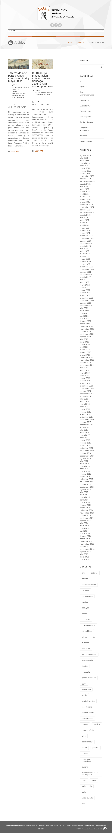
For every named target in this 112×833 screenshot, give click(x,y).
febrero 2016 (85, 474)
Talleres (83, 136)
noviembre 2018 (87, 388)
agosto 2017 (85, 427)
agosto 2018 (85, 396)
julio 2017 (84, 430)
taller (84, 780)
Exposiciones (19, 93)
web (84, 804)
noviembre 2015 (87, 482)
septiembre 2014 (87, 518)
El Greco (85, 643)
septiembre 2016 (87, 456)
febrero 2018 (85, 412)
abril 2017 (84, 438)
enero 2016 (85, 477)
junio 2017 (84, 433)
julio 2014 (84, 523)
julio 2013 (84, 554)
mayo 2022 (85, 285)
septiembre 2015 (87, 487)
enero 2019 (85, 383)
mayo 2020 (85, 344)
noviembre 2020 (87, 329)
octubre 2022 (85, 272)
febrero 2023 (85, 262)
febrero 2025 (85, 199)
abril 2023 (84, 256)
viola (94, 780)
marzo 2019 (85, 378)
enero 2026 (85, 173)
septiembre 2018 (87, 394)
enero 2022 (85, 295)
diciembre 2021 (86, 298)
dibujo (84, 637)
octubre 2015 (85, 484)
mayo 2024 (85, 223)
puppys (85, 767)
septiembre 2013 (87, 549)
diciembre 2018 (86, 386)
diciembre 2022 (86, 267)
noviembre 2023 (87, 238)
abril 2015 (84, 500)
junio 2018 (84, 401)
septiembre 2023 (87, 244)
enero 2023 (85, 264)
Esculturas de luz (89, 654)
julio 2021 (84, 308)
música (97, 724)
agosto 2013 (85, 552)
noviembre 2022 (87, 269)
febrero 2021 (85, 321)
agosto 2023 (85, 246)
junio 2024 (84, 220)
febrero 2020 (85, 352)
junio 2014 (84, 526)
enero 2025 (85, 202)
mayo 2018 (85, 404)
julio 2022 (84, 280)
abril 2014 (84, 531)
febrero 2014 (85, 536)
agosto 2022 (85, 277)
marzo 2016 (85, 471)
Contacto (69, 825)
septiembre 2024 (87, 212)
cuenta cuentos (88, 625)
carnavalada (87, 596)
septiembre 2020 (87, 334)
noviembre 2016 (87, 451)
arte (83, 573)
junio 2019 (84, 370)
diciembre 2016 (86, 448)
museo (85, 724)
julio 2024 (84, 218)
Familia (85, 666)
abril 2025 (84, 194)
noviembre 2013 (87, 544)
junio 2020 (84, 342)
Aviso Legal (77, 825)
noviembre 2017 (87, 420)
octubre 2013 (85, 547)
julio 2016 (84, 461)
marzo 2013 (85, 559)
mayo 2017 (85, 435)
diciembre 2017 (86, 417)
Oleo (84, 736)
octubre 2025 (85, 179)
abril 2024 (84, 225)
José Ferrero (87, 707)
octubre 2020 (85, 331)
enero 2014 (85, 539)
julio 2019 (84, 368)
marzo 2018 (85, 409)
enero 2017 (85, 445)
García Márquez (89, 678)
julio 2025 (84, 187)
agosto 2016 (85, 458)
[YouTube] (60, 25)
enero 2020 (85, 355)
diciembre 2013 (86, 541)
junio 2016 (84, 464)
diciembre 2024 (86, 205)
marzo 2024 (85, 228)
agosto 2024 (85, 215)
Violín (84, 792)
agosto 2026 (85, 155)
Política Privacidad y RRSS (91, 825)
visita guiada (87, 798)
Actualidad (80, 43)
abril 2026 (84, 166)
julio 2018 (84, 399)
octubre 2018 (85, 391)
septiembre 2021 (87, 306)
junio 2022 (84, 282)
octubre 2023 (85, 241)
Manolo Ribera (88, 713)
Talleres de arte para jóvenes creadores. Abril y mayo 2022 (18, 77)
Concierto (86, 619)
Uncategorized (86, 141)
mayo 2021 (85, 313)
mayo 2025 (85, 192)
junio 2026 (84, 161)
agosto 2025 (85, 184)
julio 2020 (84, 339)
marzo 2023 (85, 259)
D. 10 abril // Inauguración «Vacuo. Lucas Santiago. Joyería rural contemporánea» (42, 80)
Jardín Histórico (86, 122)
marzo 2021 (85, 319)
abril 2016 (84, 469)
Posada (85, 753)
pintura (95, 748)
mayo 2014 (85, 528)
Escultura (86, 649)
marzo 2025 (85, 197)
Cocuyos (85, 608)
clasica (85, 602)
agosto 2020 (85, 337)
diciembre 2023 (86, 236)
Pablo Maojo (87, 742)
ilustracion (86, 689)
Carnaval (85, 590)
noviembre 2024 (87, 207)
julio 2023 (84, 249)
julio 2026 (84, 158)
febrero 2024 (85, 230)
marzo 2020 (85, 350)
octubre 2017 (85, 422)
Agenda (83, 87)
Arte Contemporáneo (21, 86)
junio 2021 (84, 311)
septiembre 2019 (87, 365)
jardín (84, 695)
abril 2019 (84, 376)
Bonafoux (86, 579)
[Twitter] (52, 25)
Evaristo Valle (16, 90)
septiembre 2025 (87, 181)
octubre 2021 (85, 303)
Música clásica (88, 730)
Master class (87, 719)
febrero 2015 (85, 505)
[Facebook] (56, 25)
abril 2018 (84, 407)
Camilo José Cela (89, 585)
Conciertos (84, 100)
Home (70, 43)
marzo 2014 (85, 534)
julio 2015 (84, 492)
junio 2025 (84, 189)
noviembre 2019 (87, 360)
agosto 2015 (85, 490)
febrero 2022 (85, 293)
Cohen (84, 614)
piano (84, 748)
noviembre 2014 (87, 513)
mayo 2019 (85, 373)
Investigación (85, 117)
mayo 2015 (85, 497)
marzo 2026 (85, 168)
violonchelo (87, 786)
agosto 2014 (85, 521)
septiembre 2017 (87, 425)
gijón (84, 684)
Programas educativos (18, 96)
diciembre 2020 (86, 326)
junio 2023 (84, 251)
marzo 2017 (85, 440)
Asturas (94, 573)
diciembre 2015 (86, 479)
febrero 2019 (85, 381)
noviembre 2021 (87, 300)
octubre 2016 (85, 453)
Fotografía (86, 672)
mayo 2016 (85, 466)
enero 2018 (85, 414)
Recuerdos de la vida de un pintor (91, 774)
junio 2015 (84, 495)
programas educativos (86, 760)
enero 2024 (85, 233)
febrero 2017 (85, 443)
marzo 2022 (85, 290)
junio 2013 (84, 557)
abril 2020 (84, 347)
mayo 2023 (85, 254)
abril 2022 (84, 287)
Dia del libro (87, 631)
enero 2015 (85, 508)
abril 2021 (84, 316)
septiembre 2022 (87, 274)
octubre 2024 (85, 210)
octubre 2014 (85, 515)
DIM (94, 637)
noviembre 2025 (87, 176)
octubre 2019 (85, 363)
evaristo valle (87, 660)
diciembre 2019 (86, 357)
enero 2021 (85, 324)
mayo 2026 (85, 163)
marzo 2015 (85, 502)
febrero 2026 (85, 171)
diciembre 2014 (86, 510)
